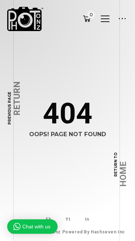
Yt (68, 219)
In (87, 219)
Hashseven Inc (108, 231)
